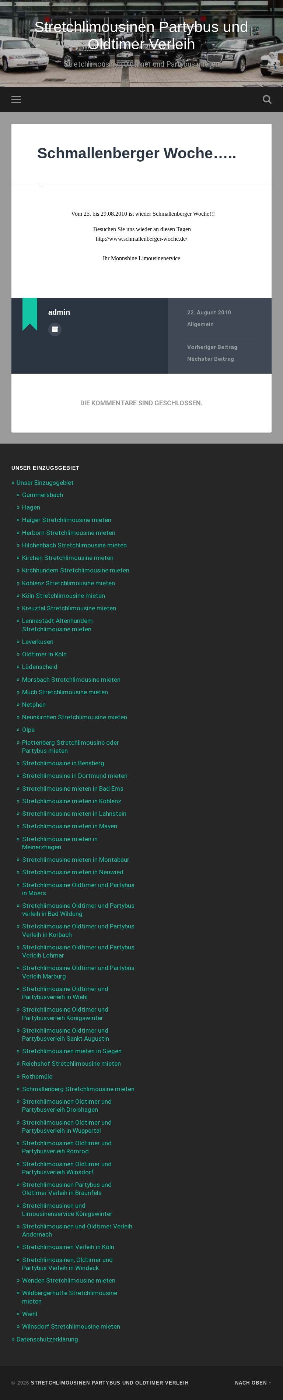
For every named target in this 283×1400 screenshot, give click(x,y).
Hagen (31, 507)
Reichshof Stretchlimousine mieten (71, 1063)
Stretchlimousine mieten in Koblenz (71, 801)
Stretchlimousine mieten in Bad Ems (72, 788)
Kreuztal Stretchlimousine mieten (69, 608)
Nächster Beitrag (210, 359)
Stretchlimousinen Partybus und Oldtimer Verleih (141, 35)
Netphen (34, 704)
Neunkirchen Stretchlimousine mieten (74, 717)
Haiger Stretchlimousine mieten (66, 519)
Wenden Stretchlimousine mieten (68, 1280)
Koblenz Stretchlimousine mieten (68, 583)
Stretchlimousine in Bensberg (63, 763)
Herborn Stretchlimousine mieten (68, 532)
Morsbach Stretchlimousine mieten (71, 679)
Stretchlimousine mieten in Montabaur (75, 859)
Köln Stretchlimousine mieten (63, 595)
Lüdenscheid (39, 666)
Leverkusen (37, 641)
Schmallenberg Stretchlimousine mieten (78, 1089)
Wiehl (29, 1314)
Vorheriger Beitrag (212, 347)
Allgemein (200, 324)
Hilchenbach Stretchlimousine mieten (74, 545)
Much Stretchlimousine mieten (65, 692)
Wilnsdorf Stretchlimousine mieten (71, 1326)
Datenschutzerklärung (47, 1339)
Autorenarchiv (55, 329)
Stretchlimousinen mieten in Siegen (72, 1051)
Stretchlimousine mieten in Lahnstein (74, 813)
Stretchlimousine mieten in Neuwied (72, 872)
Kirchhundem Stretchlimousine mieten (75, 570)
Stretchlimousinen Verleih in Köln (68, 1247)
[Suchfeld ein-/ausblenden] (267, 99)
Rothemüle (37, 1076)
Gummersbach (42, 494)
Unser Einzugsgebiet (45, 482)
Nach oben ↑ (253, 1383)
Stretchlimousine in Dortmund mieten (74, 775)
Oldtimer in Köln (44, 654)
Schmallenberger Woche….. (136, 153)
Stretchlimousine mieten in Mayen (69, 826)
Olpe (28, 729)
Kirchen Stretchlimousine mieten (67, 557)
